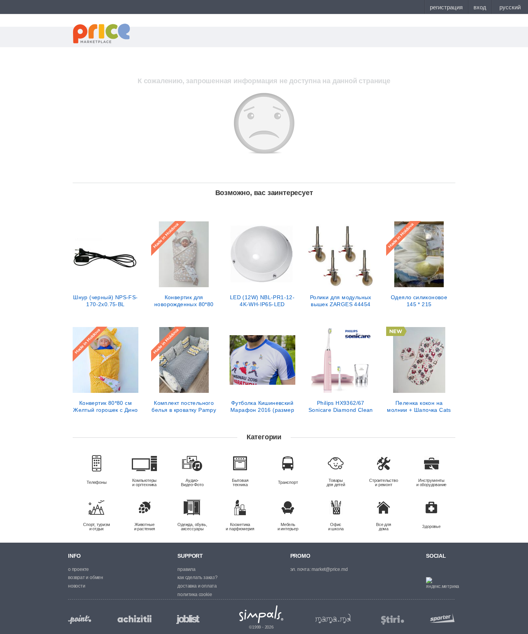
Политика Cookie (194, 594)
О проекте (78, 569)
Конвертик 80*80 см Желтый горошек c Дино (105, 406)
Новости (76, 586)
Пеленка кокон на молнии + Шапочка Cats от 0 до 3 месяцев (419, 406)
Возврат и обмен (85, 577)
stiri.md (392, 620)
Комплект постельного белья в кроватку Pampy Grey (184, 406)
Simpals (261, 614)
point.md (79, 619)
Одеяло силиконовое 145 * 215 (419, 300)
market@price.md (329, 569)
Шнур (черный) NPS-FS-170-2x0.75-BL (105, 300)
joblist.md (187, 619)
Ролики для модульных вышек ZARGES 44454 (340, 300)
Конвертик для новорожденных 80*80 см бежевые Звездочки (183, 300)
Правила (186, 569)
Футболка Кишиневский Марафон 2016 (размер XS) (262, 406)
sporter (441, 618)
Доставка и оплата (197, 586)
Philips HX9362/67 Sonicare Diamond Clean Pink (340, 406)
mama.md (333, 618)
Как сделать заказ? (197, 577)
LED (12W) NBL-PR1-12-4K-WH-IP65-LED (262, 300)
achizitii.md (135, 619)
